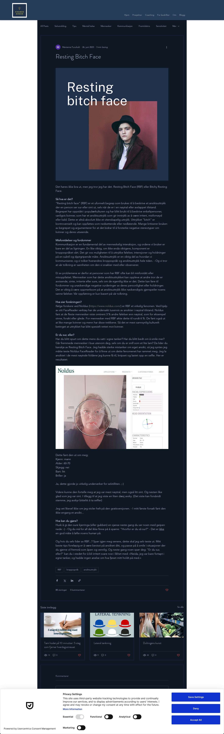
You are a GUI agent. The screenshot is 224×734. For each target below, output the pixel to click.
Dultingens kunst (152, 643)
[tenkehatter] (112, 625)
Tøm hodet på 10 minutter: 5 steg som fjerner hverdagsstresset (62, 645)
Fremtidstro (144, 26)
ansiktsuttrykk (90, 569)
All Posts (44, 26)
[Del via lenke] (79, 580)
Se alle (180, 607)
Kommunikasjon (125, 26)
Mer (174, 26)
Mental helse (88, 26)
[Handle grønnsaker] (161, 625)
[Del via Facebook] (57, 580)
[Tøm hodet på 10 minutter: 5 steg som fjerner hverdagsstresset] (63, 625)
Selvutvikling (60, 26)
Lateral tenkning (102, 643)
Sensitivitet (161, 26)
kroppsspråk (72, 569)
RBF (59, 569)
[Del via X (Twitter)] (64, 580)
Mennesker (106, 26)
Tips (74, 26)
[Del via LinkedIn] (72, 580)
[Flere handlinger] (166, 47)
